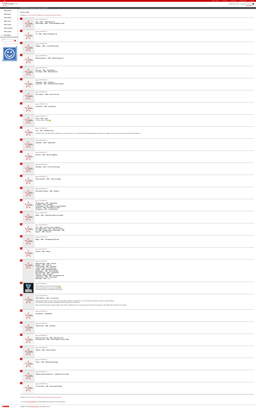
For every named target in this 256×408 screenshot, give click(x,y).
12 (45, 15)
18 (58, 15)
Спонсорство (243, 0)
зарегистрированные (31, 401)
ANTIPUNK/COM (24, 8)
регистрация (249, 5)
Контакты (233, 0)
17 (55, 15)
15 (51, 15)
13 (47, 15)
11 (43, 15)
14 (49, 15)
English (252, 0)
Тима (37, 283)
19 (60, 15)
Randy (37, 19)
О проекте (225, 0)
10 (41, 15)
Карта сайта (215, 0)
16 (53, 15)
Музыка (38, 8)
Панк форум (33, 8)
